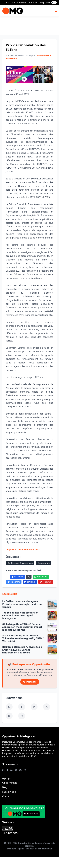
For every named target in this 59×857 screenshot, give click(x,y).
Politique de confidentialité (39, 848)
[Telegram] (9, 716)
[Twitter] (29, 577)
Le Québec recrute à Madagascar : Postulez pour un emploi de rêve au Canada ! (22, 604)
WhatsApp (42, 576)
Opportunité (44, 563)
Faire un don (9, 791)
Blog (42, 2)
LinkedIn (31, 581)
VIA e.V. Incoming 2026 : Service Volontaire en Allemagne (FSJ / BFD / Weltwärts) (23, 638)
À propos (33, 2)
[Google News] (9, 706)
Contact (49, 2)
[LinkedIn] (34, 706)
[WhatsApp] (21, 716)
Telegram (15, 581)
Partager (31, 681)
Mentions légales (15, 848)
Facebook (18, 576)
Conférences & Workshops (20, 563)
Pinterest (47, 581)
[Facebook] (21, 706)
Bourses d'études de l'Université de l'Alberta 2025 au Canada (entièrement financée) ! (22, 649)
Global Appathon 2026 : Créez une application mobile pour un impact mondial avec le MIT (22, 626)
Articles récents (18, 2)
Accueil (5, 2)
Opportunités (9, 782)
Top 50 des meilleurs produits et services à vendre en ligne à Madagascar (20, 615)
